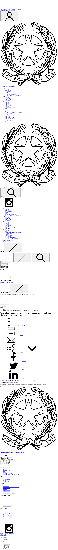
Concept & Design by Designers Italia (7, 533)
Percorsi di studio (8, 100)
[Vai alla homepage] (29, 85)
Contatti (4, 121)
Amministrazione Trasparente (10, 107)
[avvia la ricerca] (41, 257)
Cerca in (4, 267)
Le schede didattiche (8, 113)
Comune (4, 504)
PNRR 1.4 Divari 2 (8, 116)
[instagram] (8, 206)
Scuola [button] (4, 88)
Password (2, 302)
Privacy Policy (5, 520)
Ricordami (4, 306)
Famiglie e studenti (8, 99)
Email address (2, 300)
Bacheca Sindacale (8, 108)
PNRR (13, 282)
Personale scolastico (8, 98)
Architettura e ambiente (7, 278)
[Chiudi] (13, 247)
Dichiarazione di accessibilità (8, 505)
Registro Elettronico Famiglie (8, 271)
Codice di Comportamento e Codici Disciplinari (13, 95)
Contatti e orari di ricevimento (10, 94)
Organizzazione (8, 90)
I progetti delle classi (8, 115)
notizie (1, 282)
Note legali (5, 519)
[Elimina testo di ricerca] (22, 257)
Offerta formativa (8, 111)
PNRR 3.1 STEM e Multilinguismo (11, 118)
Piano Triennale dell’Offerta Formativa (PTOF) (13, 112)
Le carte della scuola (8, 91)
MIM (4, 497)
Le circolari (7, 104)
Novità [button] (4, 101)
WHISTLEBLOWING (7, 506)
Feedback (4, 518)
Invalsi (4, 503)
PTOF (7, 282)
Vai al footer (18, 9)
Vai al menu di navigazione (11, 9)
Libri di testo (7, 114)
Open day (10, 282)
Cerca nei (4, 265)
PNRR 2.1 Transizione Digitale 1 (11, 117)
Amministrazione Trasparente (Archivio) (10, 513)
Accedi (2, 307)
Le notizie (7, 103)
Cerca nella (4, 266)
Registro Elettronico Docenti (8, 120)
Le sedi (6, 92)
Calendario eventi (8, 105)
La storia (6, 93)
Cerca (1, 261)
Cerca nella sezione (5, 262)
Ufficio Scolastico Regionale (8, 498)
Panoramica (7, 89)
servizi (4, 282)
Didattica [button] (4, 109)
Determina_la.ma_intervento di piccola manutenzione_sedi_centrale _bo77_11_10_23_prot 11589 (17, 380)
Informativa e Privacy (6, 517)
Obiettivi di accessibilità (7, 516)
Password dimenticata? (4, 304)
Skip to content (3, 534)
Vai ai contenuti (3, 9)
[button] (22, 352)
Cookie (4, 521)
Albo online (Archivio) (7, 514)
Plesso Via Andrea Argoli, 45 (8, 277)
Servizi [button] (4, 96)
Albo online (7, 106)
